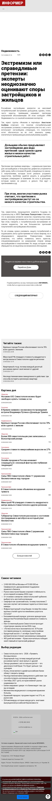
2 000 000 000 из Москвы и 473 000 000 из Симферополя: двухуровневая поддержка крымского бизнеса (21, 586)
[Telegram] (46, 55)
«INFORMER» (43, 283)
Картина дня (8, 390)
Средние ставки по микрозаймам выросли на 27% (25, 449)
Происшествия (6, 474)
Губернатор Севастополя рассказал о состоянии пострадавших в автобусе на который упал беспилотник (25, 518)
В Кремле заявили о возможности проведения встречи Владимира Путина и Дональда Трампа (24, 411)
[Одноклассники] (43, 55)
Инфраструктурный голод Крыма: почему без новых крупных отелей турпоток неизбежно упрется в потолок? (25, 611)
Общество (4, 394)
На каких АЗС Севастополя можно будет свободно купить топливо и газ (21, 397)
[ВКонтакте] (40, 55)
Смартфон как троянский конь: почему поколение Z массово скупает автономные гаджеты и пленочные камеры (26, 604)
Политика (4, 407)
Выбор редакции (11, 647)
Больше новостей (24, 556)
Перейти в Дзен (24, 267)
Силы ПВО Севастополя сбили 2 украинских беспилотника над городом (22, 532)
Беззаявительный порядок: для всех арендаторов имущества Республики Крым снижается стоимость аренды (25, 618)
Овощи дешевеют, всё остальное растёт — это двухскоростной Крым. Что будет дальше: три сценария (23, 665)
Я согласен (22, 797)
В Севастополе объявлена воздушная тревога (24, 544)
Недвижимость (10, 51)
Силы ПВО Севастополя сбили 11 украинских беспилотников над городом (23, 477)
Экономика (5, 447)
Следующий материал (26, 296)
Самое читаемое (11, 578)
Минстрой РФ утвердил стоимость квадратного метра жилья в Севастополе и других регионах (24, 503)
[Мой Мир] (49, 55)
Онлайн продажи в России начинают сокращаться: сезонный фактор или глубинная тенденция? (24, 462)
